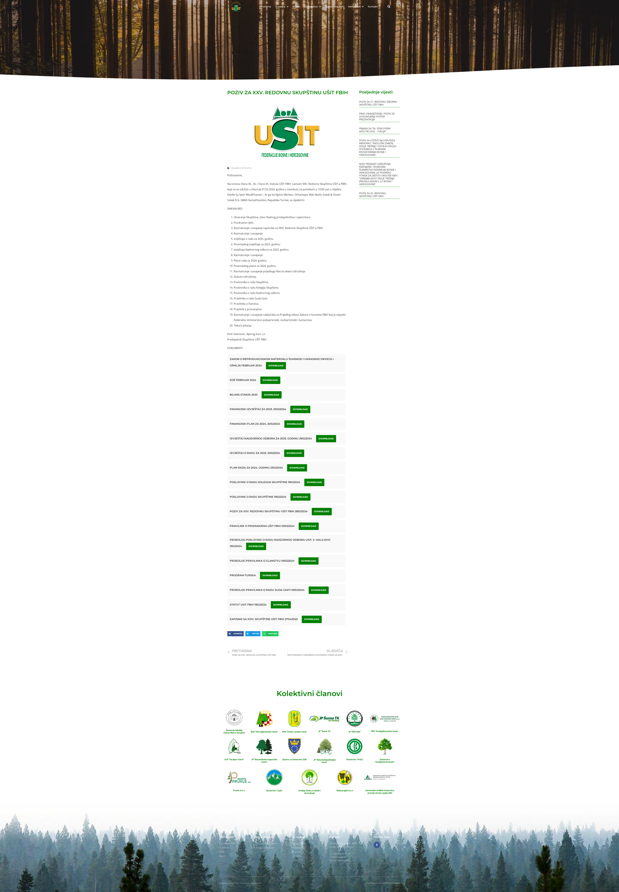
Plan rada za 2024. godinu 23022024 (256, 467)
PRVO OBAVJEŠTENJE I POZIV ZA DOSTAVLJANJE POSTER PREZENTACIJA (376, 116)
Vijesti (296, 6)
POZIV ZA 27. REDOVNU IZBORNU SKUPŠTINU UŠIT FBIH (378, 103)
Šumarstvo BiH (334, 6)
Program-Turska (243, 575)
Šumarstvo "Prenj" (354, 759)
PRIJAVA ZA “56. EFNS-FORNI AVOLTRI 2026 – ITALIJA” (374, 130)
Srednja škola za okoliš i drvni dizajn (309, 791)
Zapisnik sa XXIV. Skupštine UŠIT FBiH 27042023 (264, 619)
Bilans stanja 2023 (243, 394)
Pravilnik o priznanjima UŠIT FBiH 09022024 (262, 526)
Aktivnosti (354, 6)
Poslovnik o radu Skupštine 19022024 (258, 496)
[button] (389, 6)
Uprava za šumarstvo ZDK (294, 759)
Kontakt (373, 6)
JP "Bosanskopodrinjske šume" (324, 761)
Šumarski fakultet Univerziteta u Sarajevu (234, 731)
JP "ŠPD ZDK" (354, 732)
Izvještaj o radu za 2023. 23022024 (255, 453)
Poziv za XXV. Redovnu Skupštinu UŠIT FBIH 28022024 (269, 511)
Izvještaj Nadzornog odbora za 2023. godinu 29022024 (271, 438)
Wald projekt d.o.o (344, 790)
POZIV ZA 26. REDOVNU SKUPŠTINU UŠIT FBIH (372, 195)
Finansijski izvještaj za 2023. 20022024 (258, 409)
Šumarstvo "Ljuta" (274, 790)
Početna (265, 6)
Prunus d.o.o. (239, 790)
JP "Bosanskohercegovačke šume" (264, 760)
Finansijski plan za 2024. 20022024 (255, 423)
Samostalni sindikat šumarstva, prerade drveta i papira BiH (379, 791)
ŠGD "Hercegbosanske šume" (264, 732)
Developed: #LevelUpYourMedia (383, 883)
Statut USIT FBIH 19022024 (248, 604)
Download (276, 365)
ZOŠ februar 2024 (243, 380)
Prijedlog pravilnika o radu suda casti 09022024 (267, 589)
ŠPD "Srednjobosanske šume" (384, 731)
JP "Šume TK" (324, 731)
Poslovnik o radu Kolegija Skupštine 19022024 (265, 482)
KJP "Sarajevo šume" (234, 759)
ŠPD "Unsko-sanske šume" (294, 732)
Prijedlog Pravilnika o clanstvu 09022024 (262, 560)
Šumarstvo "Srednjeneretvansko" (385, 760)
